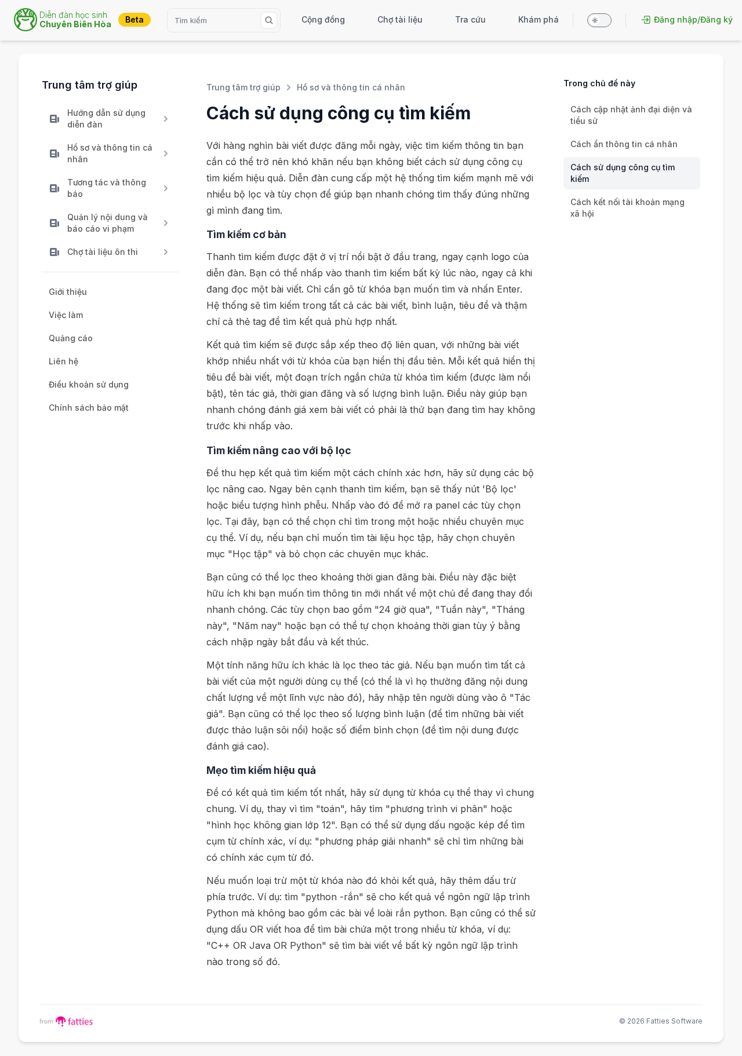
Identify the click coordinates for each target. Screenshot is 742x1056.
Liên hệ (63, 361)
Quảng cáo (71, 338)
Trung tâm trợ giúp (89, 85)
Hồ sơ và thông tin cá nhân (351, 87)
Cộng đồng (323, 19)
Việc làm (66, 315)
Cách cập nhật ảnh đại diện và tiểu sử (631, 115)
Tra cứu (470, 19)
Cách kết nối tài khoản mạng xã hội (627, 207)
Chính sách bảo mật (89, 407)
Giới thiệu (68, 292)
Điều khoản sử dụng (89, 384)
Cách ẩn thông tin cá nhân (624, 144)
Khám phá (538, 19)
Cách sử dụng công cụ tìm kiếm (622, 173)
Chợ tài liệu (400, 19)
